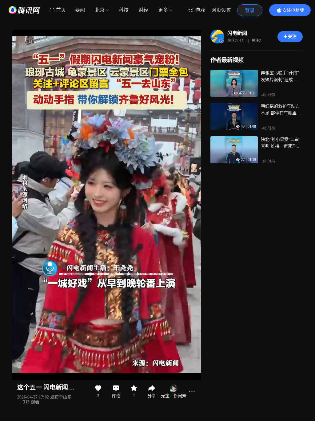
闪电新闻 (237, 33)
